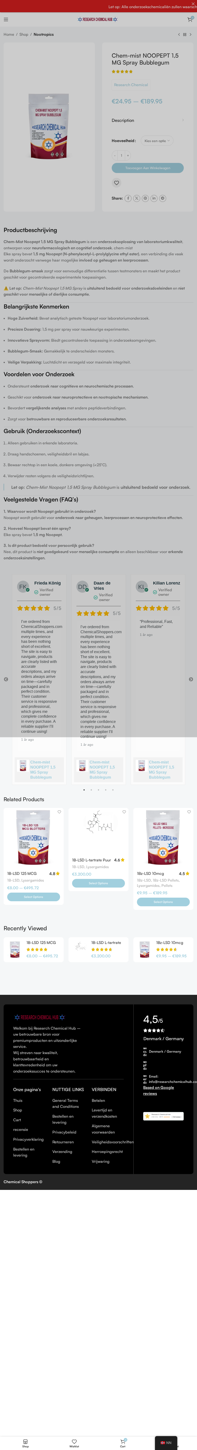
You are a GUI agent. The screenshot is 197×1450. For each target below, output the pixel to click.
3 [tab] (98, 793)
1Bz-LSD (144, 880)
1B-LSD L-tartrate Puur (91, 860)
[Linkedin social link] (154, 198)
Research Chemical (131, 84)
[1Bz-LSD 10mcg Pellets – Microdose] (163, 838)
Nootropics (44, 34)
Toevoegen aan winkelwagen (147, 168)
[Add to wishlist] (116, 182)
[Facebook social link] (128, 198)
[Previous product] (179, 35)
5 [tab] (113, 793)
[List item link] (29, 1101)
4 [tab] (105, 793)
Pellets (166, 885)
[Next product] (190, 35)
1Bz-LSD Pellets (166, 880)
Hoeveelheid (123, 140)
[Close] (193, 4)
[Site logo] (98, 19)
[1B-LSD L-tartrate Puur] (98, 831)
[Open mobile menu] (6, 19)
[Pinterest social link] (145, 198)
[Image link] (40, 1016)
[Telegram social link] (162, 198)
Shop (23, 34)
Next (191, 679)
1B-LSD (13, 880)
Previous (6, 679)
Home (9, 34)
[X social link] (136, 198)
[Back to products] (185, 35)
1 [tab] (84, 793)
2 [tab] (91, 793)
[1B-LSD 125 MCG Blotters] (34, 838)
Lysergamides (32, 880)
